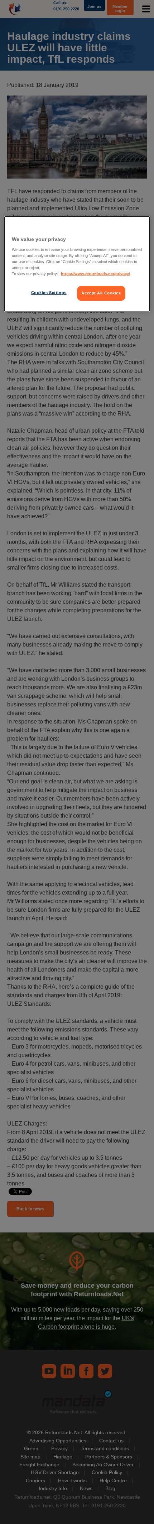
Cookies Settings (49, 292)
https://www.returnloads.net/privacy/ (95, 274)
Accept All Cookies (101, 293)
